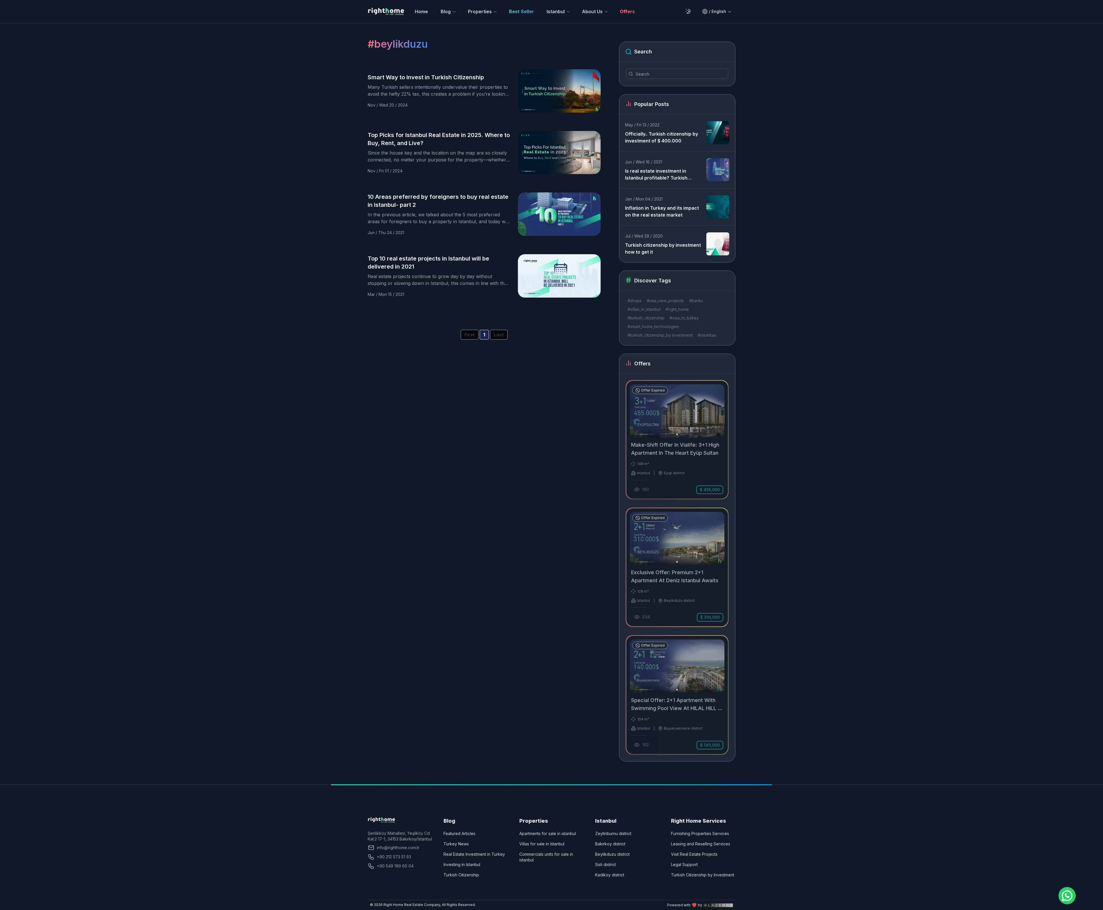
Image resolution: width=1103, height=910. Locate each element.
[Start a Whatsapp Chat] (1067, 895)
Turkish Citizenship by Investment (702, 874)
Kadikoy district (609, 874)
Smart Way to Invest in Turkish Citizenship (426, 77)
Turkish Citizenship (461, 874)
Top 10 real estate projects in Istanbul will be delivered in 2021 (428, 262)
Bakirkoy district (610, 843)
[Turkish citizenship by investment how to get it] (717, 243)
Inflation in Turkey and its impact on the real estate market (662, 211)
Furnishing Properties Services (700, 833)
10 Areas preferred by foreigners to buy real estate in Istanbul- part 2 (438, 200)
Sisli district (605, 864)
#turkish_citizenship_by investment (660, 335)
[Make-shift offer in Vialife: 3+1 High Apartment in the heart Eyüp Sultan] (677, 440)
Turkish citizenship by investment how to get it (663, 248)
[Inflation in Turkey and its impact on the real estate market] (717, 206)
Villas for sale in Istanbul (541, 843)
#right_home (677, 309)
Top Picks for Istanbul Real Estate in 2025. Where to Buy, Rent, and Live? (439, 139)
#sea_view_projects (665, 300)
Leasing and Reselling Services (700, 843)
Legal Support (684, 864)
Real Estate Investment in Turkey (474, 854)
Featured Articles (459, 833)
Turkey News (456, 843)
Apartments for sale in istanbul (547, 833)
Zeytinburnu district (613, 833)
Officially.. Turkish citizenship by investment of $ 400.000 (661, 137)
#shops (635, 300)
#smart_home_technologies (653, 326)
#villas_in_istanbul (644, 309)
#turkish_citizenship (646, 317)
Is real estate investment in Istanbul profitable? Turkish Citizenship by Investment (656, 174)
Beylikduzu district (612, 854)
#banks (696, 300)
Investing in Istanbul (461, 864)
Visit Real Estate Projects (694, 854)
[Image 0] (677, 434)
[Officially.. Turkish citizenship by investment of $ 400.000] (717, 132)
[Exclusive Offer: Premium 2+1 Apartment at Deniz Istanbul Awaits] (677, 567)
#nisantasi (707, 335)
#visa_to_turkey (684, 317)
